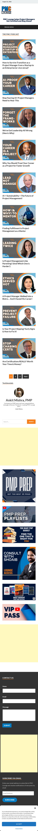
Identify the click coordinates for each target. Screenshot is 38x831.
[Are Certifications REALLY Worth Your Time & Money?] (19, 348)
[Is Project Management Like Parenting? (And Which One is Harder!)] (19, 248)
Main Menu (10, 27)
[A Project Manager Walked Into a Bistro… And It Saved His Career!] (19, 283)
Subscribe (10, 800)
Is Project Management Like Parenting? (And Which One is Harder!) (16, 263)
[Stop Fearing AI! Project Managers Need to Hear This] (19, 85)
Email (5, 697)
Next (25, 376)
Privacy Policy (19, 828)
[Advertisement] (19, 446)
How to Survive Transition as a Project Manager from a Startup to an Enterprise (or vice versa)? (18, 65)
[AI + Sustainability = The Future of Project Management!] (19, 182)
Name (5, 686)
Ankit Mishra (19, 409)
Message (6, 707)
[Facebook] (31, 1)
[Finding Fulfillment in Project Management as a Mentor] (19, 215)
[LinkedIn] (29, 1)
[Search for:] (19, 421)
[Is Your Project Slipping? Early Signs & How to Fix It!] (19, 316)
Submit (7, 725)
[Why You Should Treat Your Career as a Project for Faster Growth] (19, 150)
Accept (19, 824)
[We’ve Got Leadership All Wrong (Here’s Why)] (19, 117)
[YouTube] (26, 1)
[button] (35, 808)
